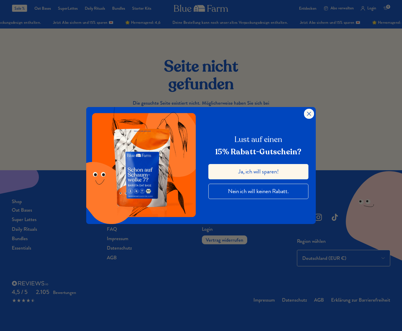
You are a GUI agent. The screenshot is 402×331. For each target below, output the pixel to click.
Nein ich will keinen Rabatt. (258, 191)
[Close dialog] (309, 113)
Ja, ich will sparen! (258, 171)
